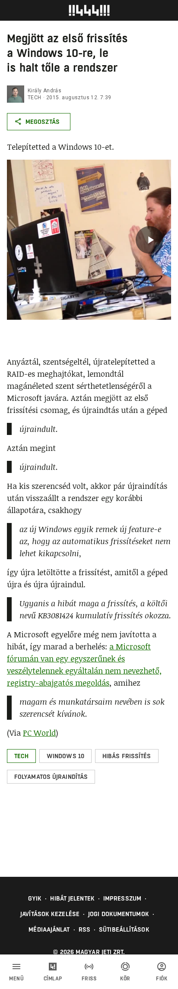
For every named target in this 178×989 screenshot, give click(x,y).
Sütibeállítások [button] (124, 929)
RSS (84, 929)
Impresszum (122, 898)
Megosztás (42, 121)
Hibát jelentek (72, 898)
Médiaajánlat (49, 929)
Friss (89, 979)
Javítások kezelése (49, 913)
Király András (44, 91)
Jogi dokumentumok (118, 913)
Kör (125, 979)
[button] (21, 756)
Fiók (161, 979)
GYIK (34, 898)
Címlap (53, 979)
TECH (34, 97)
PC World (39, 733)
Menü (16, 979)
